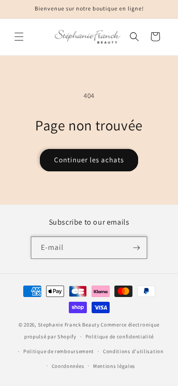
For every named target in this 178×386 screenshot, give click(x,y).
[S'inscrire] (136, 248)
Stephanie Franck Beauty (69, 324)
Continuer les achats (89, 159)
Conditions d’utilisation (133, 351)
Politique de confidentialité (119, 336)
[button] (19, 36)
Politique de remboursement (58, 351)
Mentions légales (114, 366)
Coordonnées (68, 366)
